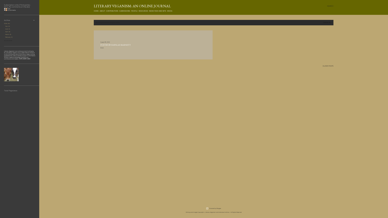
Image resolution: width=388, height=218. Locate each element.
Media (169, 11)
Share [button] (102, 48)
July (7, 26)
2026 (6, 23)
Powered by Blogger (215, 208)
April (7, 31)
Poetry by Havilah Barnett (115, 45)
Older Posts (328, 66)
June (7, 29)
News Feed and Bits (157, 11)
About (102, 11)
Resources (143, 11)
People (134, 11)
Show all (327, 23)
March (8, 34)
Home (96, 11)
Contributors (112, 11)
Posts (8, 8)
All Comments (11, 10)
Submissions (124, 11)
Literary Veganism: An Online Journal (132, 6)
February (8, 37)
